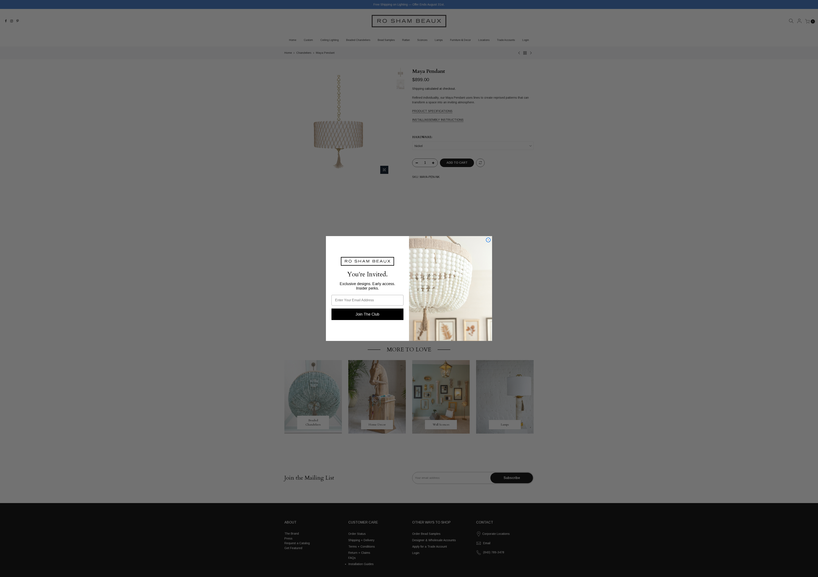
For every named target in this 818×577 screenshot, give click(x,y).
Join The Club (367, 314)
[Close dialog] (488, 240)
